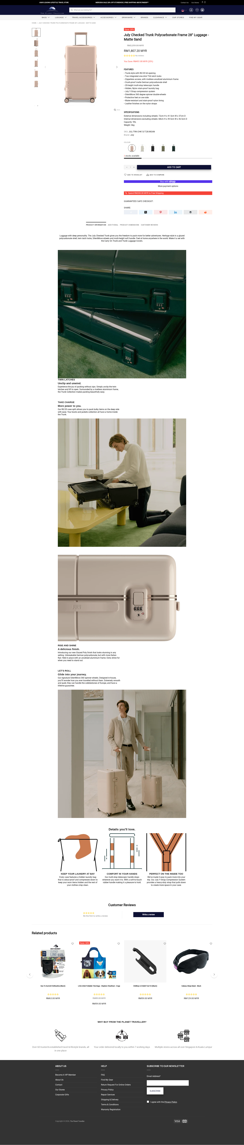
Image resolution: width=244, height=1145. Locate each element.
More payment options (168, 186)
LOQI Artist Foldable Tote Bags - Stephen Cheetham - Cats (191, 986)
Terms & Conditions (110, 1104)
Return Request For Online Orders (116, 1085)
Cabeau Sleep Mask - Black (99, 986)
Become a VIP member (65, 1075)
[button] (129, 55)
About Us (59, 1080)
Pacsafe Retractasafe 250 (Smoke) (145, 986)
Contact (58, 1085)
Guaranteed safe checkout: (138, 201)
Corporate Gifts (62, 1094)
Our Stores (195, 3)
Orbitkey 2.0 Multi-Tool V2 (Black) (53, 986)
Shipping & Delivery (109, 1099)
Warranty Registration (110, 1109)
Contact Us (185, 3)
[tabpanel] (145, 973)
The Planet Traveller (52, 10)
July (132, 135)
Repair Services (108, 1094)
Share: (127, 208)
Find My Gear (107, 1080)
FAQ (103, 1075)
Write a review (148, 914)
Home (34, 23)
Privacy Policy (107, 1089)
